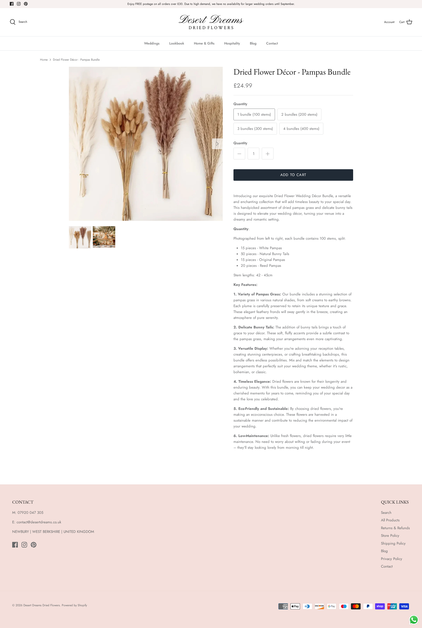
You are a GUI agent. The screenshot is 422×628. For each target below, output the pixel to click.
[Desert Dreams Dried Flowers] (211, 22)
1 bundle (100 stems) (254, 114)
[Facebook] (11, 4)
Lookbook (176, 43)
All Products (390, 520)
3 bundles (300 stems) (255, 128)
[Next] (217, 143)
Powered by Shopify (74, 605)
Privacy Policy (391, 558)
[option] (146, 144)
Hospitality (232, 43)
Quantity (240, 143)
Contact (272, 43)
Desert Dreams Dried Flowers (41, 605)
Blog (253, 43)
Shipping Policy (393, 543)
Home (44, 59)
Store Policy (390, 535)
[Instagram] (19, 4)
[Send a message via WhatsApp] (414, 620)
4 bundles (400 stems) (301, 128)
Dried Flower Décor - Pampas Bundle (76, 59)
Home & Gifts (204, 43)
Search (386, 512)
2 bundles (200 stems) (299, 114)
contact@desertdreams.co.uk (39, 522)
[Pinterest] (26, 4)
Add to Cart (293, 175)
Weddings (151, 43)
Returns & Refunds (395, 528)
